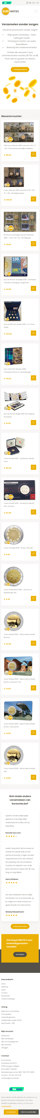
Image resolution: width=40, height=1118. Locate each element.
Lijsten (3, 990)
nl (30, 3)
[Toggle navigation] (36, 11)
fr (34, 3)
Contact (4, 993)
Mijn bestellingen (7, 1039)
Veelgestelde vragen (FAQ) (11, 1020)
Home (3, 984)
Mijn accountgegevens (9, 1042)
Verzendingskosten (8, 1017)
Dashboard (5, 1036)
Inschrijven (20, 954)
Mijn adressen (6, 1045)
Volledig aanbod (20, 69)
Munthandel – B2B (8, 1023)
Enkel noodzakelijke (28, 1112)
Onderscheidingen (8, 999)
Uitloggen (4, 1048)
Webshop (4, 987)
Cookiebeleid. (6, 1106)
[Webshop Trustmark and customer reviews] (9, 3)
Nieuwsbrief (5, 996)
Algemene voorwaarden (10, 1011)
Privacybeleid (6, 1014)
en (38, 3)
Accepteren (11, 1112)
